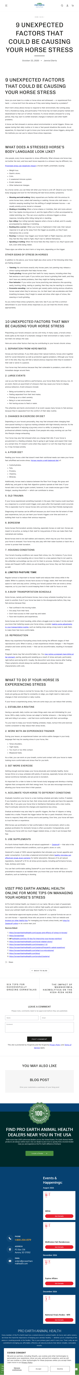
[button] (62, 5)
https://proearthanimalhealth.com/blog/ (24, 953)
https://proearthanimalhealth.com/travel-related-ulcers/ (30, 942)
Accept (38, 1369)
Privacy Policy (27, 1362)
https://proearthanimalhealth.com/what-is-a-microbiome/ (31, 950)
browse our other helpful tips (16, 920)
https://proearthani (16, 936)
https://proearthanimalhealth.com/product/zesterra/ (29, 956)
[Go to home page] (39, 5)
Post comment (39, 1039)
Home (36, 17)
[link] (59, 1216)
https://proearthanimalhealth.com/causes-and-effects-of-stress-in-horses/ (38, 933)
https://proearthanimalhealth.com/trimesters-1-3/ (28, 944)
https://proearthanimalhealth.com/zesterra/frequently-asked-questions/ (37, 947)
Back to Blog (40, 970)
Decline (60, 1369)
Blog (41, 17)
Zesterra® (56, 844)
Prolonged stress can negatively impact (20, 166)
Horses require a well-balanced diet (45, 460)
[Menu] (6, 5)
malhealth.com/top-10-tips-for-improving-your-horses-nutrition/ (37, 939)
